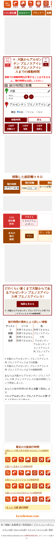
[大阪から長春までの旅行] (21, 473)
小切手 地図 (25, 127)
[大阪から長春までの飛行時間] (48, 473)
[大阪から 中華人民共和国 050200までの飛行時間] (48, 460)
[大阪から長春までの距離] (8, 473)
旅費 (49, 13)
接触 (7, 524)
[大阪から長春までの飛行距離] (41, 473)
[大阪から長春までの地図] (28, 473)
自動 (21, 112)
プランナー (38, 13)
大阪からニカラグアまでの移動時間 (22, 480)
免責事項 (16, 524)
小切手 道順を (39, 127)
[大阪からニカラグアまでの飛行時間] (48, 486)
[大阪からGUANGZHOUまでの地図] (28, 499)
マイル (31, 112)
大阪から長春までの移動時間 (19, 466)
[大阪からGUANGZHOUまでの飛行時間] (48, 499)
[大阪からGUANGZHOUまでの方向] (14, 499)
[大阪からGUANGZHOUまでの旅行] (21, 499)
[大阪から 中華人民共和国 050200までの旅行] (21, 460)
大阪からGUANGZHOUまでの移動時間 (23, 493)
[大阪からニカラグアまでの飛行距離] (41, 486)
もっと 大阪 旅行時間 (17, 507)
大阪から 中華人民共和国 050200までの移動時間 (27, 451)
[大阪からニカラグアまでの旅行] (21, 486)
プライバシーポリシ (43, 524)
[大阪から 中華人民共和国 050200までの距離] (8, 460)
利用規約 (27, 524)
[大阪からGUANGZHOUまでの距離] (8, 499)
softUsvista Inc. (31, 535)
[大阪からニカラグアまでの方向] (14, 486)
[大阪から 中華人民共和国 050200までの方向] (14, 460)
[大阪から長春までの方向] (14, 473)
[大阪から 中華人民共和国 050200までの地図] (28, 460)
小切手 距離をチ (11, 127)
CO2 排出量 (10, 13)
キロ (40, 112)
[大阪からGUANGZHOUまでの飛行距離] (41, 499)
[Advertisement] (27, 36)
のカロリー (24, 13)
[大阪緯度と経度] (35, 460)
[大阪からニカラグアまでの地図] (28, 486)
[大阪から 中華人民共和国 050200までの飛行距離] (41, 460)
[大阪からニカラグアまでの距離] (8, 486)
